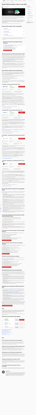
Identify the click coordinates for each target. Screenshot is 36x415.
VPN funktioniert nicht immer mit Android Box (30, 20)
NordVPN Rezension (15, 106)
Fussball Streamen (24, 0)
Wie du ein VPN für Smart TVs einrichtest (6, 331)
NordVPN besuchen (21, 86)
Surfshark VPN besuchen (21, 112)
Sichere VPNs (17, 63)
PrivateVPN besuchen (21, 138)
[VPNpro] (4, 0)
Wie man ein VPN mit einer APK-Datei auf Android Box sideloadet (30, 17)
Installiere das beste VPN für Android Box (6, 240)
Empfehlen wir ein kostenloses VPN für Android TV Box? (30, 22)
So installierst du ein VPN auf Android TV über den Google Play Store (30, 15)
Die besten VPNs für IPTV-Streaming (6, 334)
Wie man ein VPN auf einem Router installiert (30, 18)
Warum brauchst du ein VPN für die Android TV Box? (30, 9)
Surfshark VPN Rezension (16, 131)
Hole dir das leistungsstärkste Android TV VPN (7, 305)
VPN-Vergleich (16, 0)
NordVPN (6, 28)
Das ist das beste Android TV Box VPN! (7, 50)
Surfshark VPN (7, 31)
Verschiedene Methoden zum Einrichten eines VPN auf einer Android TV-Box (29, 13)
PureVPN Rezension (15, 184)
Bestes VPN (8, 0)
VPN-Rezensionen (12, 0)
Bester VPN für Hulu (4, 333)
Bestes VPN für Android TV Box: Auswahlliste (29, 7)
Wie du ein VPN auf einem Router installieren (6, 257)
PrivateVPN (6, 34)
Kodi (24, 224)
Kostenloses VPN (20, 0)
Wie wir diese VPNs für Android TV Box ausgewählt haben (30, 11)
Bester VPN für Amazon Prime (5, 330)
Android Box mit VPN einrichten (6, 253)
